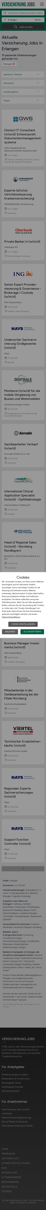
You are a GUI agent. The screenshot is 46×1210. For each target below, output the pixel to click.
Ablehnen (10, 632)
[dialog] (23, 605)
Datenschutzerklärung (11, 617)
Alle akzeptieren (32, 632)
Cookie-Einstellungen (23, 624)
